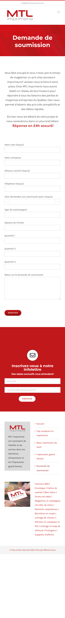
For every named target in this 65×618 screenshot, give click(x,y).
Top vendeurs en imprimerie (45, 433)
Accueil (40, 423)
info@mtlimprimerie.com (32, 3)
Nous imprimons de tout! (47, 444)
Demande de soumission (43, 468)
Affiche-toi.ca (49, 550)
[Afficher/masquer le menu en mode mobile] (58, 12)
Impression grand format (46, 456)
